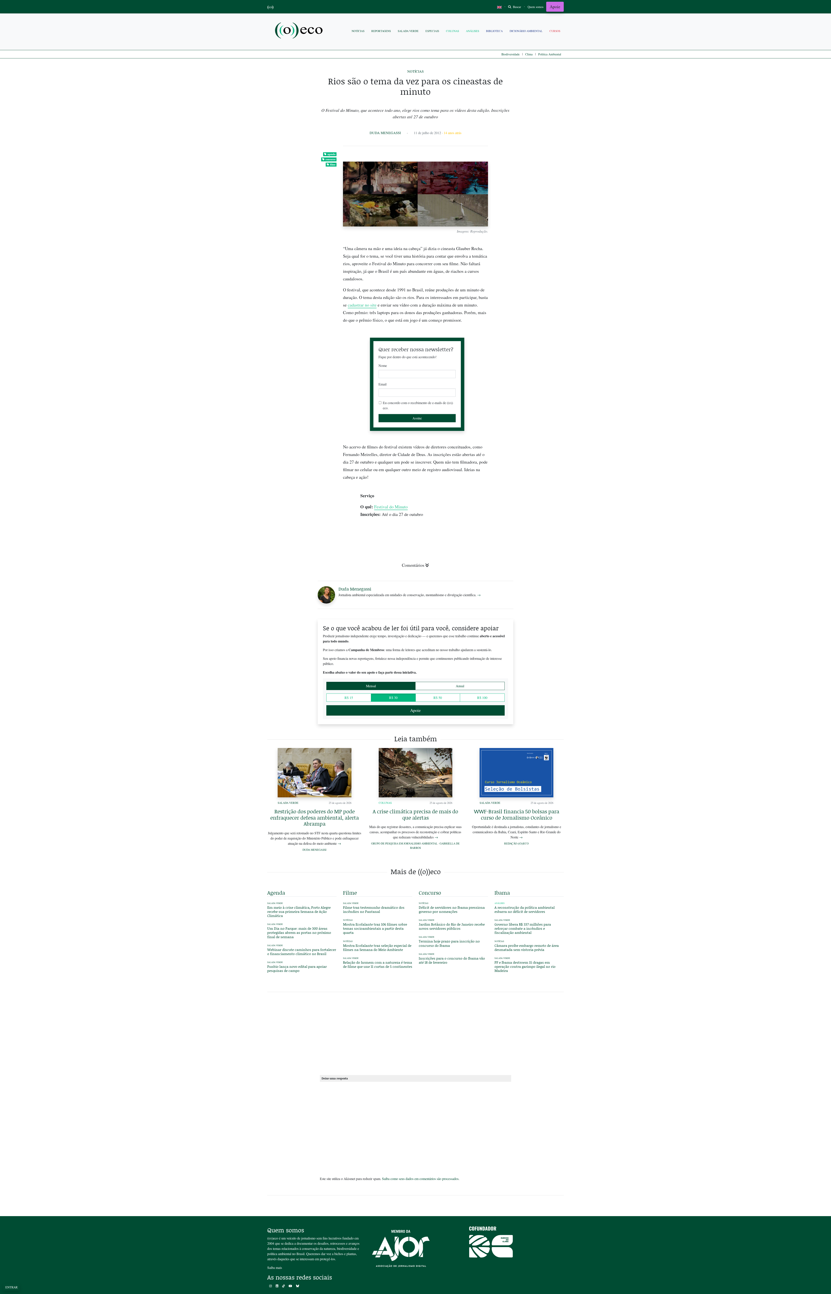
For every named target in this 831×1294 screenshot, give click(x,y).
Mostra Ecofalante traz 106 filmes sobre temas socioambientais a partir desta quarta (375, 928)
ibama (502, 892)
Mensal (371, 686)
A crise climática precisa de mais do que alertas (415, 814)
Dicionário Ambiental (526, 31)
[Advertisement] (529, 512)
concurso (330, 159)
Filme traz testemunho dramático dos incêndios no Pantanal (373, 909)
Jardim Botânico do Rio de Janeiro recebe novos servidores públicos (452, 926)
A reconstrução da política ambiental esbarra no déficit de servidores (524, 909)
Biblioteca (494, 31)
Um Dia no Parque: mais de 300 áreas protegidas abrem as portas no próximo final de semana (299, 932)
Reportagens (381, 31)
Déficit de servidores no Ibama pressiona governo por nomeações (452, 909)
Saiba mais (274, 1267)
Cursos (554, 31)
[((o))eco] (299, 31)
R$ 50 (437, 697)
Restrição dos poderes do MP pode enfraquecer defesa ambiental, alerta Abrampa (314, 817)
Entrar (11, 1287)
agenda (331, 154)
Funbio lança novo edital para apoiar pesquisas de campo (297, 968)
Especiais (432, 31)
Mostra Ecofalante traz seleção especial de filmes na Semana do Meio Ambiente (377, 947)
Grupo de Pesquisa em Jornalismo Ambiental (404, 843)
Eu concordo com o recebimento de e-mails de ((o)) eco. (418, 405)
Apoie (555, 7)
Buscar (516, 7)
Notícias (358, 31)
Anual (460, 686)
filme (332, 164)
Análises (472, 31)
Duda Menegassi (385, 132)
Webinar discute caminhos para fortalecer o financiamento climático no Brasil (301, 951)
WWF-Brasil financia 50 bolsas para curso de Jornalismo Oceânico (516, 814)
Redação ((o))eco (516, 843)
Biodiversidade (510, 54)
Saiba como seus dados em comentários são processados (420, 1178)
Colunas (452, 31)
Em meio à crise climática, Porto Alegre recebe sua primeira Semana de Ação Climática (299, 911)
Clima (529, 54)
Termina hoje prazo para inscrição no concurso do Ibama (449, 943)
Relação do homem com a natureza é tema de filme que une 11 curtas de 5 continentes (377, 964)
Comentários (413, 565)
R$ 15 (349, 697)
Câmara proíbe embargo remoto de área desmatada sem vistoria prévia (526, 947)
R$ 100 (482, 697)
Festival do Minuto (391, 507)
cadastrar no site (362, 305)
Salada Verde (408, 31)
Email (382, 384)
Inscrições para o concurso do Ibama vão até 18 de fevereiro (452, 960)
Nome (382, 365)
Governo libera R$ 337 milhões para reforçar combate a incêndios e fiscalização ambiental (522, 928)
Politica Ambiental (549, 54)
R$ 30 (393, 697)
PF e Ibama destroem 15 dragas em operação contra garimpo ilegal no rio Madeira (525, 966)
